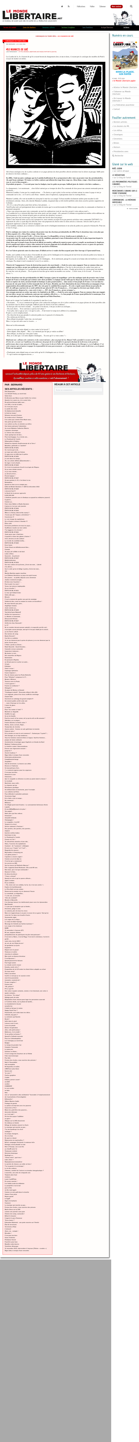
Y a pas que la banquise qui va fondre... (18, 906)
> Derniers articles (119, 122)
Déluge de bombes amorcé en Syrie (17, 1125)
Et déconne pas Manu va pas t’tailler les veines (20, 398)
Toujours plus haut (11, 1175)
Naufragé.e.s (9, 1155)
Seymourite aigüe (10, 917)
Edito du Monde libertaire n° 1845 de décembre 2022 (22, 486)
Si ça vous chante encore (13, 469)
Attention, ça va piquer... (13, 720)
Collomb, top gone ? (11, 1014)
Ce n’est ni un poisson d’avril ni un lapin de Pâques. (22, 467)
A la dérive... (9, 566)
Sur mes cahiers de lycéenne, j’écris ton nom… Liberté (23, 564)
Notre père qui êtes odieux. (14, 813)
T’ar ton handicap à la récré (14, 1129)
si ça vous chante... (11, 471)
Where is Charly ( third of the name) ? (17, 512)
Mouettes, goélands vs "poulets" (15, 445)
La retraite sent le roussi (13, 965)
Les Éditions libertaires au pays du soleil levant (21, 575)
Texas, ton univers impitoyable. (15, 586)
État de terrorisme (11, 1224)
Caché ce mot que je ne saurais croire (17, 975)
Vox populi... (9, 811)
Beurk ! (7, 1019)
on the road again (10, 1190)
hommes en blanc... (11, 1051)
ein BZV (7, 1082)
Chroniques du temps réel (46, 36)
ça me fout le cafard (11, 631)
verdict (7, 1084)
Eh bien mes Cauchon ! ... (13, 582)
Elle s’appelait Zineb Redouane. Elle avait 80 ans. (21, 867)
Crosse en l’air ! (10, 839)
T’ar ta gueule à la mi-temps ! (14, 1166)
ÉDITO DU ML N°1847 (12, 478)
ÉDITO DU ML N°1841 (12, 532)
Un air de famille (10, 716)
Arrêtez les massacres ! (13, 614)
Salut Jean (8, 396)
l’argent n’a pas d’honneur (13, 1218)
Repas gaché (9, 1196)
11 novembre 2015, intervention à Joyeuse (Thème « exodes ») (25, 1248)
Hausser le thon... (10, 872)
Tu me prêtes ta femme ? (13, 1034)
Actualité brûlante (10, 818)
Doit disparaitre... (10, 391)
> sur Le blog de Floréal (124, 193)
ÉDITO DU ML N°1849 (12, 465)
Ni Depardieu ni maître (12, 1066)
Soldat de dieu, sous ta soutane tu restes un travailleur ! (23, 601)
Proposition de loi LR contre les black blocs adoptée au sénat (25, 969)
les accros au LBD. (11, 863)
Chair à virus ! (9, 668)
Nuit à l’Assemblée (11, 1062)
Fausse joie (8, 984)
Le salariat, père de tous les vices (16, 911)
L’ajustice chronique (11, 430)
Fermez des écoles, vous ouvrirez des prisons (20, 1207)
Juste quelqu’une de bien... (14, 434)
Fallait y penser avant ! (12, 1079)
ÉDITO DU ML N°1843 (12, 510)
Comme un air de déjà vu (13, 859)
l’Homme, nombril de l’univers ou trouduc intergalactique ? (24, 1170)
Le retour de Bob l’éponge (13, 921)
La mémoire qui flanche (12, 1017)
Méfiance (8, 802)
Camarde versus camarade (14, 649)
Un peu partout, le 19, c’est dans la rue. (18, 480)
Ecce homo (8, 545)
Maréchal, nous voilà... (12, 783)
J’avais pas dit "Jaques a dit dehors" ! (17, 515)
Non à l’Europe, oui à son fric (14, 1146)
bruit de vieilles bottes (12, 833)
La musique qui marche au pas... (15, 1127)
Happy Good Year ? (11, 1010)
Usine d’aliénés (10, 1237)
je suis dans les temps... (13, 458)
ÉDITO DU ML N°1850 (12, 456)
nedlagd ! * (8, 1131)
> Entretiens (117, 139)
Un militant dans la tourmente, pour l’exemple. (20, 789)
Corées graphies (10, 1075)
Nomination (8, 657)
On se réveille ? (10, 588)
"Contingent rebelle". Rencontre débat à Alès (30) (21, 692)
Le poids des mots (11, 409)
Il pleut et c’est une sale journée (15, 506)
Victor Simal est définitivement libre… (17, 547)
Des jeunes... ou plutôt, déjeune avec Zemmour (20, 577)
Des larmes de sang (11, 634)
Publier (92, 7)
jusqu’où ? (8, 750)
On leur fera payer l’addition (14, 1116)
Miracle (7, 597)
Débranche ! (9, 1099)
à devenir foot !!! (10, 491)
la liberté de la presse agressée (15, 493)
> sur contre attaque (120, 169)
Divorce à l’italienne (11, 766)
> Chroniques (117, 134)
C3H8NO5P (8, 1086)
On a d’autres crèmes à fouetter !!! (16, 521)
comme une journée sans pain (15, 1211)
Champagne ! (9, 820)
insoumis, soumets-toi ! (12, 980)
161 (6, 571)
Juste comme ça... (11, 608)
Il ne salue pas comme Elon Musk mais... (18, 419)
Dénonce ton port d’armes (13, 415)
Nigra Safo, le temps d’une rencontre (17, 755)
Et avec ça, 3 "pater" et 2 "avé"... (16, 848)
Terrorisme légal (10, 796)
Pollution (8, 666)
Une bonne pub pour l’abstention (15, 426)
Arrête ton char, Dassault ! (13, 623)
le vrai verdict (9, 1088)
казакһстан (8, 1006)
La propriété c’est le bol (12, 1185)
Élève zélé (8, 523)
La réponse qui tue (11, 785)
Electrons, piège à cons (12, 908)
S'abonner (102, 7)
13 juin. (7, 664)
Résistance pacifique (12, 787)
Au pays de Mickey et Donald (14, 690)
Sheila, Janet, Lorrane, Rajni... (15, 724)
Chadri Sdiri (9, 696)
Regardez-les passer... (12, 850)
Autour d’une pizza (11, 1194)
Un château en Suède (12, 1123)
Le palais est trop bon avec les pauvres (18, 1105)
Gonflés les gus (10, 714)
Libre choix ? (9, 1159)
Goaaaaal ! (8, 815)
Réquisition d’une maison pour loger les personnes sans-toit (25, 999)
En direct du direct (11, 874)
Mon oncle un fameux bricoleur (15, 956)
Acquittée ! (8, 761)
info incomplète (10, 1064)
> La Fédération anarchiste (123, 105)
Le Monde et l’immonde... (13, 616)
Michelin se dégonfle (11, 711)
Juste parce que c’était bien (14, 534)
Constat (7, 549)
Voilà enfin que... (10, 595)
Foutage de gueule (11, 1103)
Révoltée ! (8, 1233)
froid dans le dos (10, 835)
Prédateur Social (10, 1239)
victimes (7, 1177)
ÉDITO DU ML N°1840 (12, 543)
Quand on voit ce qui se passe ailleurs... (18, 878)
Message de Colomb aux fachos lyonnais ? (19, 924)
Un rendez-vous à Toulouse (14, 417)
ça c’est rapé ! (9, 1114)
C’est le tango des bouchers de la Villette (18, 1053)
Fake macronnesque (11, 1056)
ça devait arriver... (11, 473)
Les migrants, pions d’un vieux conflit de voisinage (22, 694)
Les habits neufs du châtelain (14, 1183)
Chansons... (9, 776)
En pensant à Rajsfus (12, 660)
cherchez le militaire (11, 954)
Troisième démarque (11, 1246)
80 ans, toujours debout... (13, 932)
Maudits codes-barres (12, 1244)
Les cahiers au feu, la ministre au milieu (18, 424)
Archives (126, 28)
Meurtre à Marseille (11, 900)
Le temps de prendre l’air (13, 1045)
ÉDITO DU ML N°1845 (12, 489)
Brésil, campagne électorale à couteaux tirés (20, 1142)
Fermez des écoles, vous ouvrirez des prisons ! (20, 1060)
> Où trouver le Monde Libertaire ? (121, 99)
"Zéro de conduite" (11, 898)
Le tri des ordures (11, 1168)
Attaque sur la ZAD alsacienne (15, 1120)
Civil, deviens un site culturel (14, 538)
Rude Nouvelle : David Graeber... (15, 647)
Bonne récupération (11, 1027)
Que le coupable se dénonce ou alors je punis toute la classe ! (25, 779)
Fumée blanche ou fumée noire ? (15, 722)
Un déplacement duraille (13, 411)
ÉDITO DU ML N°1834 (12, 562)
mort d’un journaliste (11, 978)
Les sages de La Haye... (13, 919)
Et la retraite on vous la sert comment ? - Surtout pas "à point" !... (26, 733)
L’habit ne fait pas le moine (14, 1008)
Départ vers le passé (12, 950)
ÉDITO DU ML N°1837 (12, 558)
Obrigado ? (8, 688)
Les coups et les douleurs (13, 926)
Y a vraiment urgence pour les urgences (18, 770)
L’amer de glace (10, 705)
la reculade (8, 781)
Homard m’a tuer (10, 774)
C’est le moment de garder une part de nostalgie (21, 599)
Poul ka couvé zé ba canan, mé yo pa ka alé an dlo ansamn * (25, 718)
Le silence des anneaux (13, 432)
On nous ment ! (10, 971)
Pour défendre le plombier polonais (16, 794)
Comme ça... (9, 502)
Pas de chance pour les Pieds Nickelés (18, 675)
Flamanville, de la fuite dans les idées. (17, 1012)
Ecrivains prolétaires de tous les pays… (18, 525)
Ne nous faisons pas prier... (14, 603)
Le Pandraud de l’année (12, 439)
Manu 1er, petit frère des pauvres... (16, 1110)
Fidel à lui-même (10, 973)
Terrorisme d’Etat (10, 1226)
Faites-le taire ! (10, 731)
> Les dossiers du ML (120, 126)
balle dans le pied (11, 1021)
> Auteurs (116, 147)
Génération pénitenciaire (13, 757)
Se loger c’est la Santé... (13, 463)
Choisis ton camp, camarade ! (15, 1214)
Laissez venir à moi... (12, 1023)
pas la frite (8, 1188)
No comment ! (9, 800)
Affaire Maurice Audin (12, 1101)
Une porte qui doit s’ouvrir (13, 422)
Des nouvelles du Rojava (13, 655)
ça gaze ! (8, 1118)
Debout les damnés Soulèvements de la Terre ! (20, 443)
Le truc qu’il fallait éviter (13, 592)
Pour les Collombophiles (13, 1038)
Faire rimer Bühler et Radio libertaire (17, 504)
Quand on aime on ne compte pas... (16, 484)
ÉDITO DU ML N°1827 (12, 621)
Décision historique (11, 1153)
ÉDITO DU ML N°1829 (12, 610)
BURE (7, 928)
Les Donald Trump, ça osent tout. (15, 393)
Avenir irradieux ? (11, 753)
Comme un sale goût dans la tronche (17, 1192)
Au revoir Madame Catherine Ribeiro (17, 428)
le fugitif (7, 1198)
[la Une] (62, 7)
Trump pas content (11, 1151)
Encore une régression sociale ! (15, 748)
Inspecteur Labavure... (12, 651)
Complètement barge (11, 759)
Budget (7, 1043)
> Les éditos (117, 130)
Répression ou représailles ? (14, 1140)
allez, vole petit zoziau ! (12, 1030)
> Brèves (115, 143)
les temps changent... (12, 1133)
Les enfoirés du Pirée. (12, 792)
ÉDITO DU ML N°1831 (12, 590)
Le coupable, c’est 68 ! (12, 822)
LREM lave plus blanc (12, 1069)
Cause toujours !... (11, 673)
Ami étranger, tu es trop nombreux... (17, 735)
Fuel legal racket (10, 962)
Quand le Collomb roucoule (14, 1036)
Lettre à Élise (9, 554)
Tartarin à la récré (11, 824)
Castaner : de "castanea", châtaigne (17, 846)
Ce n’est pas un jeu (11, 406)
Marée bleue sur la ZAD (12, 1209)
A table (7, 1077)
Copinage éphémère (11, 670)
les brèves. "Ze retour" (12, 995)
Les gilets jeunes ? (11, 854)
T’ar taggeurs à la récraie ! (13, 530)
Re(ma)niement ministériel (13, 1162)
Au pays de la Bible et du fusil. (15, 551)
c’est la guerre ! (10, 683)
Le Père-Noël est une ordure (14, 889)
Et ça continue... (10, 882)
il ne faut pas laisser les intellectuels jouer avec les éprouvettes (26, 902)
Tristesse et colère (11, 952)
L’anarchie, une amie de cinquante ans (17, 1172)
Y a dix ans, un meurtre (12, 895)
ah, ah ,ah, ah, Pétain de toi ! (14, 943)
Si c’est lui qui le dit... (12, 450)
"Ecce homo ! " (10, 1220)
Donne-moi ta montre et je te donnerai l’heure (20, 891)
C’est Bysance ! (10, 958)
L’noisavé (8, 1229)
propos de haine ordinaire (13, 740)
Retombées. (9, 482)
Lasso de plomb (10, 1025)
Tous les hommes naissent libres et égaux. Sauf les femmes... (25, 737)
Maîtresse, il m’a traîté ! (12, 1032)
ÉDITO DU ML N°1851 (12, 447)
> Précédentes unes (120, 151)
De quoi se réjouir (11, 1138)
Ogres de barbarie (11, 1201)
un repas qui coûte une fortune (15, 452)
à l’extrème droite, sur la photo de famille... (19, 1001)
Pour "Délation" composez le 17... (16, 677)
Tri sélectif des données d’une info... (17, 841)
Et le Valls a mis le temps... (14, 798)
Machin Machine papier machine (15, 573)
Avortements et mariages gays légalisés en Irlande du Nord (24, 742)
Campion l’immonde (11, 1047)
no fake (7, 1090)
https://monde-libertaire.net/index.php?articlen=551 (38, 51)
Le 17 (6, 625)
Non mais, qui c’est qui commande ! (17, 869)
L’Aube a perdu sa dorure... (14, 644)
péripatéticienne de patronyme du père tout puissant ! (22, 934)
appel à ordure (9, 880)
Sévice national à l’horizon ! (14, 826)
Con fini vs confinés (11, 638)
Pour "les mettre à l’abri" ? (14, 709)
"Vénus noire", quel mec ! (13, 1157)
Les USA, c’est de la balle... (14, 404)
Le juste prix (9, 1049)
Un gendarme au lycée (12, 945)
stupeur (7, 830)
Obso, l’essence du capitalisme (15, 843)
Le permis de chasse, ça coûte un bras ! (18, 1164)
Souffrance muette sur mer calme (16, 528)
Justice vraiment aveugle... (14, 579)
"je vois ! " (8, 1073)
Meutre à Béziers (10, 679)
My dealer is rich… (11, 653)
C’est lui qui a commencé (13, 861)
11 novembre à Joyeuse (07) (14, 930)
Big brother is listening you (14, 852)
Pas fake (8, 1058)
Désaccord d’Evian (11, 618)
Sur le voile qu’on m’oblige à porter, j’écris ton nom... (22, 569)
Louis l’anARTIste (10, 1179)
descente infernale (11, 1112)
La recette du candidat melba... (15, 541)
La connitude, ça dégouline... (14, 893)
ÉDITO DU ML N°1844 (12, 508)
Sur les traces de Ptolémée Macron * (17, 865)
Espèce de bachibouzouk (13, 887)
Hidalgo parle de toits (12, 997)
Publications (81, 7)
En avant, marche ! (11, 1181)
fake (6, 1092)
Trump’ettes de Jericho (12, 727)
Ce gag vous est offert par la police (16, 454)
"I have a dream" (10, 876)
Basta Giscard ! (10, 636)
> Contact (116, 109)
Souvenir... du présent (12, 556)
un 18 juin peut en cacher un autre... (17, 662)
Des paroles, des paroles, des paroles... (18, 828)
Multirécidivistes (10, 560)
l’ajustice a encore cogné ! (13, 856)
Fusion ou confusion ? (12, 686)
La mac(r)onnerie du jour (13, 1004)
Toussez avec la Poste (12, 681)
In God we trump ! (10, 413)
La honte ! (8, 707)
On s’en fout (9, 1136)
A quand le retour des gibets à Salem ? (18, 536)
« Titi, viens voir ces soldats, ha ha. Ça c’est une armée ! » (24, 885)
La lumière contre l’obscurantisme (16, 746)
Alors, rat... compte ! (11, 1231)
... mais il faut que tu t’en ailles (15, 703)
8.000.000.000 (9, 495)
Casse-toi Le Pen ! (11, 1107)
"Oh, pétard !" (9, 986)
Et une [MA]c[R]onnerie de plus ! (15, 809)
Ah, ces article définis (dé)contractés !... (18, 460)
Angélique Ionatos (11, 605)
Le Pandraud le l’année (12, 837)
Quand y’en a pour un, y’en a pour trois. (18, 400)
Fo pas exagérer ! (10, 982)
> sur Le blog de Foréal (121, 176)
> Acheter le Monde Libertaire (124, 87)
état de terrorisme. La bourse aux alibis (18, 763)
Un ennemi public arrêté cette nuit (16, 701)
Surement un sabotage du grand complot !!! (19, 698)
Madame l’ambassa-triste (13, 744)
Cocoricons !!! (9, 517)
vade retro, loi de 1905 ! (12, 941)
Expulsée (8, 947)
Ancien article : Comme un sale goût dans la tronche (22, 729)
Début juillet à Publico (12, 441)
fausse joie (8, 1071)
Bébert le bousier (10, 1216)
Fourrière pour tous (11, 1242)
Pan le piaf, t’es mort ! (12, 584)
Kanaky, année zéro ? (12, 967)
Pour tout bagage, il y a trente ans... (16, 437)
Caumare (8, 1203)
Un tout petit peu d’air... (12, 768)
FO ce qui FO (9, 988)
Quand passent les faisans (14, 960)
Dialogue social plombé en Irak (15, 1144)
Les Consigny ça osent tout (14, 1040)
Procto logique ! (10, 476)
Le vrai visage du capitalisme (14, 519)
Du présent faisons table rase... (15, 402)
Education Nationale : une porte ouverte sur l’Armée (22, 1222)
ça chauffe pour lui (11, 1149)
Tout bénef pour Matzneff (13, 612)
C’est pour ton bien (11, 772)
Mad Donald (8, 904)
